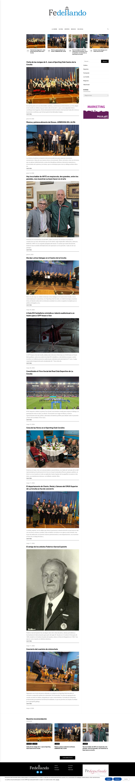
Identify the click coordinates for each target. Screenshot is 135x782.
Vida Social (86, 84)
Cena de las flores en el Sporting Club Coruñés (45, 428)
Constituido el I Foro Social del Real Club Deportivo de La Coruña (49, 372)
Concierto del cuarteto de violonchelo (42, 649)
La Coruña (86, 77)
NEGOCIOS (73, 29)
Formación (86, 73)
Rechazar (117, 779)
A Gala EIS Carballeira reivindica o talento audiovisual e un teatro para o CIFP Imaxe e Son (50, 314)
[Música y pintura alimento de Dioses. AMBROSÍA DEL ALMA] (67, 732)
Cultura (85, 65)
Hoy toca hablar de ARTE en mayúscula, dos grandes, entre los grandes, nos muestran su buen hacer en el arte (80, 52)
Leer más (29, 114)
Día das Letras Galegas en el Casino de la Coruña (100, 50)
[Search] (108, 29)
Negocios (86, 80)
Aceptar (109, 779)
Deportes (85, 69)
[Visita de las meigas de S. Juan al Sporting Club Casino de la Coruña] (39, 732)
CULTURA (61, 29)
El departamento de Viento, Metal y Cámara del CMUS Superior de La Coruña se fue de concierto (52, 487)
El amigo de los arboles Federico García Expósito (46, 546)
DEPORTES (67, 29)
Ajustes (57, 779)
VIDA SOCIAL (80, 29)
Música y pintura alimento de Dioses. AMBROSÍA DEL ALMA (58, 50)
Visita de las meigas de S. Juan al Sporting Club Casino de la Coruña (37, 51)
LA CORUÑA (54, 29)
